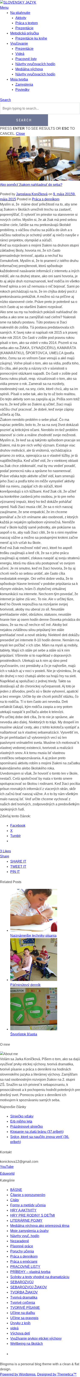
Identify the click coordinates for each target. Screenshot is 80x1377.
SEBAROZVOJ (21, 1282)
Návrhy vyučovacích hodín (35, 64)
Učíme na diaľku (22, 1313)
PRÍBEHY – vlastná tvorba (30, 1272)
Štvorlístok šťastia (23, 1034)
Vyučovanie (19, 43)
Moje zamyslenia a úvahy (29, 1231)
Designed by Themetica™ (57, 1374)
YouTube (7, 1167)
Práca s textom (26, 23)
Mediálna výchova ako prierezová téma (39, 1225)
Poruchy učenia (22, 1251)
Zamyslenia (24, 84)
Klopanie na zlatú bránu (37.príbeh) (37, 1131)
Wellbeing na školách (26, 1343)
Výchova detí (20, 1333)
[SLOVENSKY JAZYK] (18, 2)
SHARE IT (18, 861)
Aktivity (20, 18)
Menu (4, 7)
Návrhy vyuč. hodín (24, 1236)
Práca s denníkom (45, 199)
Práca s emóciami (23, 1261)
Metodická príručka (24, 33)
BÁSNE (16, 1190)
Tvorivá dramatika (23, 1297)
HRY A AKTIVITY (23, 1210)
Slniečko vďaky (21, 1116)
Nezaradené (19, 1241)
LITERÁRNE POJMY (26, 1220)
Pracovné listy (26, 59)
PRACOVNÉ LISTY (25, 1266)
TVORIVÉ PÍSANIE (25, 1307)
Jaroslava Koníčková (32, 194)
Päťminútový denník (25, 985)
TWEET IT (18, 866)
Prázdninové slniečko (26, 1126)
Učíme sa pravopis (24, 1318)
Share (4, 856)
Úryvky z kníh (20, 1323)
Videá (19, 54)
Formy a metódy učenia (28, 1205)
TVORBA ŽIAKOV (24, 1292)
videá (14, 1328)
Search (5, 100)
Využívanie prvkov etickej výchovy (36, 1338)
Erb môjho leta (21, 1121)
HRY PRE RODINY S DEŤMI (32, 1215)
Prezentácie (24, 28)
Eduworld (7, 1173)
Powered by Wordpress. (18, 1374)
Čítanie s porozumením (27, 1195)
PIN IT (15, 871)
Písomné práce (21, 1246)
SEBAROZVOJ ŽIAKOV (28, 1287)
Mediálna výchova (29, 69)
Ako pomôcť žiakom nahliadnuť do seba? (31, 184)
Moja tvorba (19, 79)
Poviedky (22, 89)
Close (20, 133)
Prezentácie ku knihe (31, 38)
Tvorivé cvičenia (22, 1302)
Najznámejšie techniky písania (33, 935)
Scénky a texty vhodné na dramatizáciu (39, 1277)
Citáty (14, 1200)
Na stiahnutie (20, 13)
